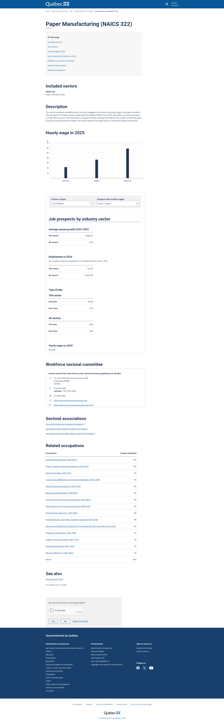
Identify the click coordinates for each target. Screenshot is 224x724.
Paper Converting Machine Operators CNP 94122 (67, 466)
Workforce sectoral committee (61, 61)
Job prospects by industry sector (62, 56)
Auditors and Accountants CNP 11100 (62, 539)
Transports (50, 691)
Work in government (99, 655)
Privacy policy (122, 704)
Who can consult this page (141, 704)
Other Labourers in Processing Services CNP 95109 (68, 506)
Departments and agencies (101, 648)
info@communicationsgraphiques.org (70, 400)
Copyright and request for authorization (106, 664)
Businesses (50, 661)
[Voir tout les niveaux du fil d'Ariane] (71, 11)
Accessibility (77, 704)
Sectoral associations (57, 65)
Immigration (50, 674)
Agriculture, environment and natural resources (64, 648)
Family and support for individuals (59, 664)
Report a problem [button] (80, 621)
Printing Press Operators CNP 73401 (62, 513)
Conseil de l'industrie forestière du (64, 424)
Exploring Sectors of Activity (84, 11)
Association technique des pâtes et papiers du (69, 433)
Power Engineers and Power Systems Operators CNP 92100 (72, 519)
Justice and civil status (54, 678)
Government (97, 644)
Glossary (54, 579)
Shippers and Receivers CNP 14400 (61, 533)
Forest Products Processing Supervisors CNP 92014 (68, 499)
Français (174, 3)
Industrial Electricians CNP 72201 (60, 546)
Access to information (104, 704)
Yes (55, 622)
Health (48, 681)
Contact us (174, 5)
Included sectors (55, 42)
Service (142, 651)
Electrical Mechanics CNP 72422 (59, 553)
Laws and (99, 661)
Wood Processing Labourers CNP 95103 (63, 486)
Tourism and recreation (55, 687)
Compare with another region (110, 199)
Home (48, 11)
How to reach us (144, 644)
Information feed (97, 658)
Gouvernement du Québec (62, 635)
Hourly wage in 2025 (56, 51)
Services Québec (97, 651)
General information (144, 648)
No (67, 622)
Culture (49, 651)
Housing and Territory (54, 671)
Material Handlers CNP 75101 (58, 473)
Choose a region (58, 199)
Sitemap (89, 704)
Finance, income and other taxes (58, 668)
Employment (51, 658)
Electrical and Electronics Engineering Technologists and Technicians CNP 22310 (81, 526)
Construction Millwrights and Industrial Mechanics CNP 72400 (73, 479)
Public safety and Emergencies (58, 684)
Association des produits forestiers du (66, 429)
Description (53, 47)
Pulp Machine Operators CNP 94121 (61, 460)
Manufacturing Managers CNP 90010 (62, 493)
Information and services (60, 11)
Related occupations (57, 70)
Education (50, 655)
